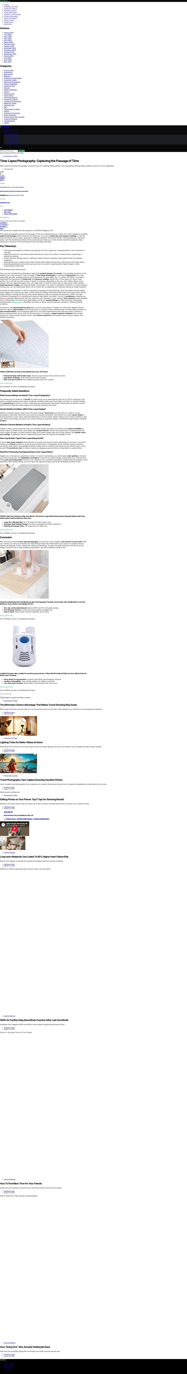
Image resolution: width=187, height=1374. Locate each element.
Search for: (3, 149)
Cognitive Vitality (10, 8)
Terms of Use (9, 22)
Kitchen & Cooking (11, 99)
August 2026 (8, 33)
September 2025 (10, 54)
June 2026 (8, 36)
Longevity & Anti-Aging (12, 14)
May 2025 (7, 62)
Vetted (6, 4)
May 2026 (7, 38)
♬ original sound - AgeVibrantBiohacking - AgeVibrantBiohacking (26, 819)
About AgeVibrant (10, 18)
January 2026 (9, 46)
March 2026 (8, 42)
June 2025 (8, 60)
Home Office (8, 96)
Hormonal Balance (11, 6)
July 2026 (7, 34)
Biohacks (7, 76)
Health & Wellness (10, 90)
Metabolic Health (10, 10)
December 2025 (10, 48)
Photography (8, 210)
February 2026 (9, 44)
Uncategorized (9, 121)
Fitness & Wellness (11, 16)
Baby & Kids (8, 74)
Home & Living (9, 94)
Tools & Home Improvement (14, 117)
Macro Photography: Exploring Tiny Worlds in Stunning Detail (14, 191)
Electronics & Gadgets (12, 82)
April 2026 (8, 40)
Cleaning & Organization (13, 78)
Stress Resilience (10, 12)
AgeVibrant (4, 1)
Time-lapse (7, 212)
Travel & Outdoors (10, 119)
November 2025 (10, 50)
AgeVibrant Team (5, 202)
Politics (6, 111)
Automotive (8, 72)
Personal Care (9, 105)
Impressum (8, 24)
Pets (5, 107)
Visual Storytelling (10, 214)
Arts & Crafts (9, 70)
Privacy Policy (9, 20)
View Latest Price (6, 383)
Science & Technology (12, 113)
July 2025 (7, 58)
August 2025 (8, 56)
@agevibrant (8, 812)
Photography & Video (12, 109)
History (6, 92)
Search (21, 151)
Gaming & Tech (9, 86)
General (7, 88)
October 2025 (9, 52)
